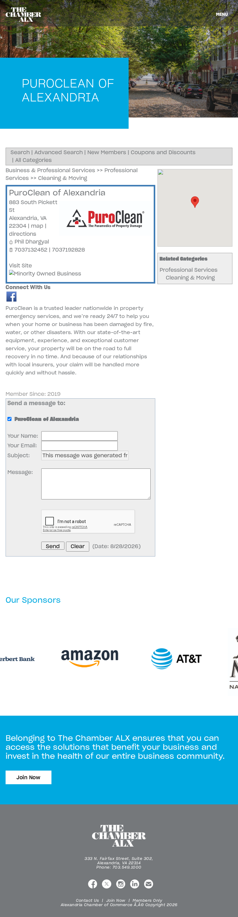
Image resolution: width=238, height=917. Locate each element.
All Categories (33, 160)
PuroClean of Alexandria (57, 193)
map (37, 225)
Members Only (147, 900)
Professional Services (189, 269)
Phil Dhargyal (32, 241)
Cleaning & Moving (190, 277)
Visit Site (20, 265)
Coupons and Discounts (163, 152)
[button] (194, 202)
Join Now (28, 777)
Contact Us (87, 900)
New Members (106, 152)
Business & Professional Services (50, 170)
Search (20, 152)
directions (22, 233)
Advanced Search (58, 152)
